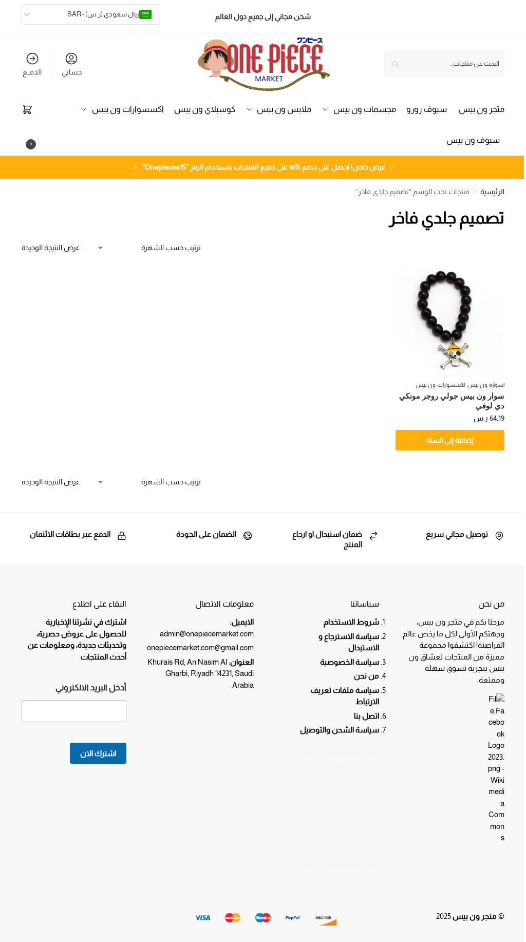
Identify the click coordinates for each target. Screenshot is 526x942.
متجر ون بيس (475, 916)
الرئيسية (492, 192)
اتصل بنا (366, 715)
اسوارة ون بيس (485, 385)
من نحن (365, 675)
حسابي (72, 72)
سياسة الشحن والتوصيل (339, 729)
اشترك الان (98, 753)
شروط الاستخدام (351, 621)
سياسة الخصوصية (349, 661)
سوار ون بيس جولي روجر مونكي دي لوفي (451, 401)
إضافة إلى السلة (449, 440)
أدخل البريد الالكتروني (90, 687)
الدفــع (32, 72)
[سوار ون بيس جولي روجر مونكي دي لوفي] (450, 320)
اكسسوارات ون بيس (440, 385)
